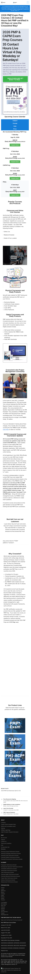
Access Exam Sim (5, 847)
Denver (2, 896)
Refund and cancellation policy (8, 826)
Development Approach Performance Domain (11, 866)
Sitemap (3, 828)
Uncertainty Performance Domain (9, 868)
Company (3, 822)
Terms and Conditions (6, 843)
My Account (4, 837)
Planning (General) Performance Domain (10, 876)
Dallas (2, 895)
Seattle (2, 913)
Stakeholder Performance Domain (9, 870)
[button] (27, 3)
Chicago (3, 893)
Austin (2, 889)
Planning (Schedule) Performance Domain (11, 853)
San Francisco (4, 911)
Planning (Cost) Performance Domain (9, 855)
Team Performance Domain (7, 872)
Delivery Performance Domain (8, 880)
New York (3, 905)
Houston (3, 899)
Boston (2, 892)
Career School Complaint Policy (8, 824)
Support (3, 839)
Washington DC (4, 914)
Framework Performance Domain (9, 864)
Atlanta (2, 887)
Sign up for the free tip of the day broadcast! (11, 920)
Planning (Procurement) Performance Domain (11, 859)
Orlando (3, 907)
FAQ (2, 845)
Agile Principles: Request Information (9, 832)
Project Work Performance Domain (9, 878)
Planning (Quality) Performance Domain (10, 857)
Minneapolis (4, 904)
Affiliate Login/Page (5, 830)
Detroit (2, 898)
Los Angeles (4, 902)
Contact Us (3, 841)
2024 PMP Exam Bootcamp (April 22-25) (11, 790)
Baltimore (3, 890)
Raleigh (3, 910)
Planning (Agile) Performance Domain (10, 874)
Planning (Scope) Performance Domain (10, 851)
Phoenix (3, 908)
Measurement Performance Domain (9, 882)
